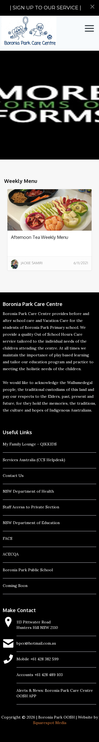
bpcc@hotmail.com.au (36, 643)
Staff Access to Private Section (31, 507)
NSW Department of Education (31, 522)
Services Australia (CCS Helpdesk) (34, 459)
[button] (89, 28)
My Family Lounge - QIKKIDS (30, 444)
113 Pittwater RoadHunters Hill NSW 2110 (37, 625)
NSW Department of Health (28, 491)
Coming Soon (15, 585)
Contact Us (13, 475)
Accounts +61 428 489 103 (39, 674)
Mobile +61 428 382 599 (37, 658)
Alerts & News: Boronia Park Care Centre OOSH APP (54, 693)
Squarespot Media (49, 722)
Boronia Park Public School (28, 569)
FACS (7, 538)
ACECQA (11, 554)
